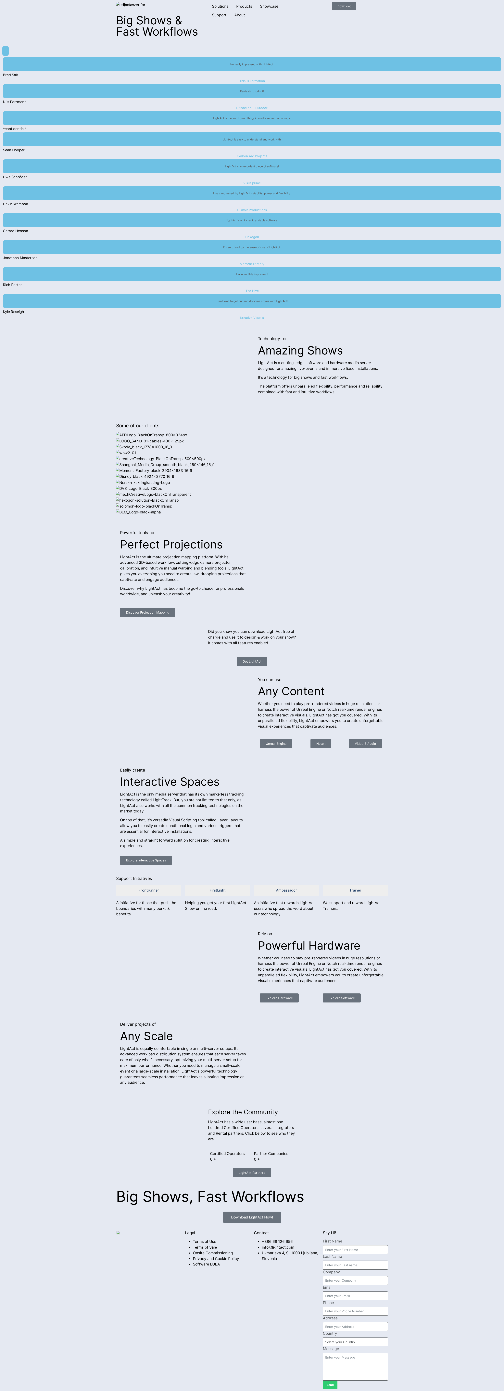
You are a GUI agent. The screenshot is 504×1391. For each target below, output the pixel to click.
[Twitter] (139, 1248)
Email (328, 1287)
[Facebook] (120, 1248)
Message (331, 1348)
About (239, 15)
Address (330, 1318)
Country (330, 1333)
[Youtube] (158, 1248)
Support (219, 15)
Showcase (269, 6)
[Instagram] (149, 1248)
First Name (332, 1241)
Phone (328, 1302)
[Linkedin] (130, 1248)
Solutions (220, 6)
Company (331, 1272)
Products (244, 6)
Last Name (332, 1256)
